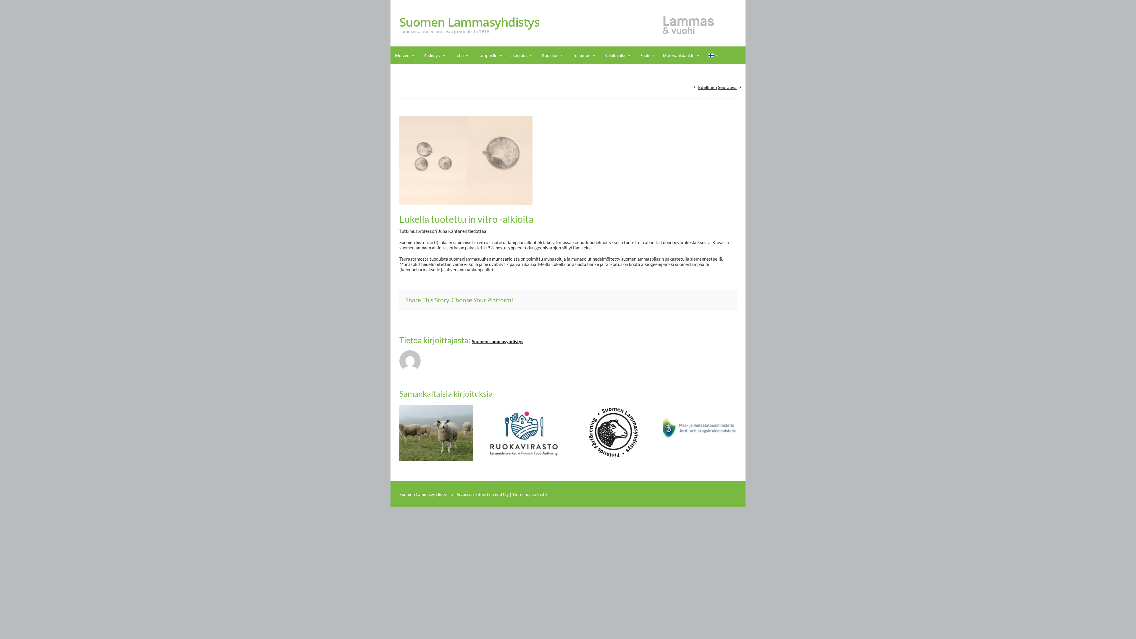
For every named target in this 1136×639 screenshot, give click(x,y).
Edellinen (707, 87)
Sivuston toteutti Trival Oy (483, 494)
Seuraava (727, 87)
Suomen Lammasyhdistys (497, 341)
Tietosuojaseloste (529, 494)
